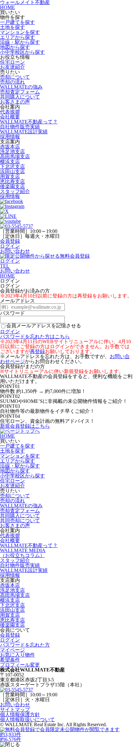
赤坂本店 (10, 146)
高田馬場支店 (15, 156)
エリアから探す (17, 37)
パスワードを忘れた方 (25, 645)
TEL (4, 266)
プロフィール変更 (20, 664)
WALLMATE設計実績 (24, 131)
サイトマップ (15, 709)
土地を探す (12, 27)
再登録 (37, 351)
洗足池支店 (12, 151)
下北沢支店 (12, 166)
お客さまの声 (15, 101)
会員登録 (10, 241)
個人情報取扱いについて (27, 719)
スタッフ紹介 (15, 191)
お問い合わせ (15, 251)
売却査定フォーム (20, 92)
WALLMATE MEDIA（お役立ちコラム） (22, 553)
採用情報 (10, 136)
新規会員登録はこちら (25, 426)
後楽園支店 (12, 186)
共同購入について (20, 96)
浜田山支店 (12, 171)
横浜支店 (10, 161)
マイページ (12, 649)
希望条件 (10, 659)
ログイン (10, 246)
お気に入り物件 (17, 654)
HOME (7, 7)
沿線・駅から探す (20, 42)
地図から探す (15, 47)
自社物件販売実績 (20, 126)
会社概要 (10, 116)
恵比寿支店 (12, 181)
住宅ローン (12, 62)
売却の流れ (12, 82)
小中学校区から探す (22, 52)
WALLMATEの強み (21, 87)
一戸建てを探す (17, 22)
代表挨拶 (10, 111)
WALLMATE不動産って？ (29, 121)
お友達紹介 (12, 67)
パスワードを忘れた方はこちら (35, 336)
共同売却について (20, 520)
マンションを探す (20, 32)
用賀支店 (10, 176)
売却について (15, 77)
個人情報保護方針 (20, 714)
